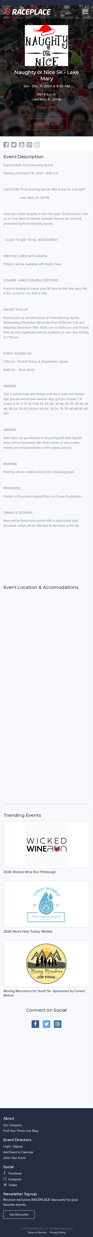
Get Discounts (19, 1214)
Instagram (14, 1179)
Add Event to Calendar (18, 1152)
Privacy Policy (58, 1232)
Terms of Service (37, 1232)
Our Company (12, 1125)
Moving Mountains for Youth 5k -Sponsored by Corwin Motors (44, 993)
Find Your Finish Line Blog (20, 1131)
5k (54, 107)
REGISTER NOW (46, 124)
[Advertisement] (46, 556)
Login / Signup (12, 1146)
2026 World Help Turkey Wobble (28, 931)
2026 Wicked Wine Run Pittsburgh (29, 872)
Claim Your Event (14, 1158)
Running (43, 107)
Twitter (12, 1185)
